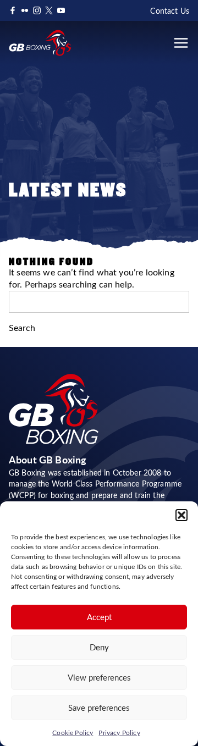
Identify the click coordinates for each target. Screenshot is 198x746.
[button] (181, 515)
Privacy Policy (119, 732)
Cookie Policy (72, 732)
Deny (99, 647)
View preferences (99, 677)
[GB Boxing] (40, 43)
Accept (99, 616)
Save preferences (99, 707)
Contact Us (169, 10)
